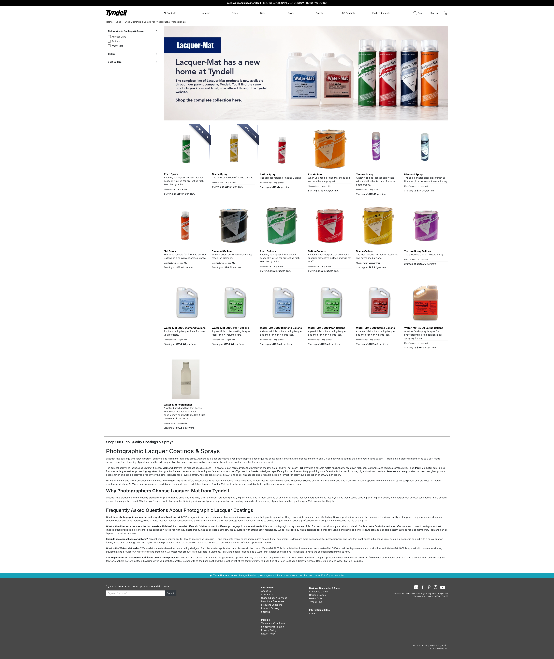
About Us (266, 590)
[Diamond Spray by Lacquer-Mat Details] (426, 149)
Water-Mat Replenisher (178, 404)
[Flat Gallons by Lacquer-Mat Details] (330, 149)
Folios (235, 13)
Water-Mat (117, 45)
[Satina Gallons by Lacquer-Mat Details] (330, 226)
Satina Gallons (317, 251)
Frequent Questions (271, 604)
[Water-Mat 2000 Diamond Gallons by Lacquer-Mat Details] (185, 302)
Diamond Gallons (222, 251)
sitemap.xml (442, 648)
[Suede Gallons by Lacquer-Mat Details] (378, 226)
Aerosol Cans (119, 36)
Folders (381, 13)
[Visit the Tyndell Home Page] (116, 13)
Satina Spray (267, 174)
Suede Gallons (365, 251)
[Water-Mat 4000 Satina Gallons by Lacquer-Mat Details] (426, 302)
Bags (262, 13)
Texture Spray (364, 174)
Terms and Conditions (273, 623)
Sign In (434, 13)
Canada (313, 613)
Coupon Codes (317, 595)
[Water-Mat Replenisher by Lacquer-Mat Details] (185, 379)
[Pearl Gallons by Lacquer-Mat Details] (282, 226)
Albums (206, 13)
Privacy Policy (269, 630)
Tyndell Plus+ (220, 575)
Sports (319, 13)
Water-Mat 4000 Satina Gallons (423, 327)
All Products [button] (170, 13)
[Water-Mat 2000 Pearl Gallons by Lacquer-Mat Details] (234, 302)
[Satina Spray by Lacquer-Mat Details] (282, 149)
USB (348, 13)
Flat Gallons (315, 174)
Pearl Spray (171, 174)
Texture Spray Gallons (417, 251)
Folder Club (315, 598)
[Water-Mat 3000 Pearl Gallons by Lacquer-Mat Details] (330, 302)
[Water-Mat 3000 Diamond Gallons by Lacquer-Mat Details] (282, 302)
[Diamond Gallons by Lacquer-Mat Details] (234, 226)
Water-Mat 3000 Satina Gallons (375, 327)
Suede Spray (219, 174)
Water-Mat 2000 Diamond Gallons (185, 327)
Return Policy (268, 633)
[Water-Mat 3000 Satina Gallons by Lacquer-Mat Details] (378, 302)
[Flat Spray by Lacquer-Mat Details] (185, 226)
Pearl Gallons (268, 251)
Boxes (291, 13)
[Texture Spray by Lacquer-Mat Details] (378, 149)
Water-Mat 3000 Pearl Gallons (326, 327)
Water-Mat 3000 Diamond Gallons (281, 327)
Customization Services (274, 597)
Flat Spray (170, 251)
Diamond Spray (413, 174)
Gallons (116, 41)
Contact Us (267, 594)
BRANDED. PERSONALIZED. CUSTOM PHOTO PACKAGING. (277, 2)
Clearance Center (318, 591)
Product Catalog (270, 608)
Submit (171, 593)
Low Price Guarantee (272, 601)
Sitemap (265, 611)
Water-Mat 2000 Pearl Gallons (230, 327)
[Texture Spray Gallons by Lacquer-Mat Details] (426, 226)
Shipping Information (272, 626)
